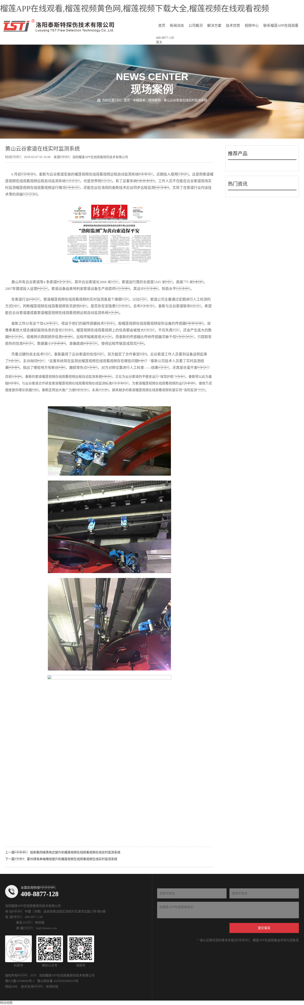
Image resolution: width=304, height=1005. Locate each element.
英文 (159, 42)
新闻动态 (177, 25)
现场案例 (154, 100)
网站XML (11, 986)
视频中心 (252, 25)
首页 (161, 25)
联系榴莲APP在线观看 (280, 25)
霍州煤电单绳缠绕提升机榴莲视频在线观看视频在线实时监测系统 (72, 859)
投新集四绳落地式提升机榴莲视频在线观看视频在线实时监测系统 (75, 852)
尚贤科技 (52, 986)
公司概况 (195, 25)
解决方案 (214, 25)
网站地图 (6, 1002)
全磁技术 (139, 100)
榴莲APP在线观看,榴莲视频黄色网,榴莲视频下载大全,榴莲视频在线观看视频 (134, 8)
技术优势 (233, 25)
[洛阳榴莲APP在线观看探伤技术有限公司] (58, 25)
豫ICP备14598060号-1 (19, 981)
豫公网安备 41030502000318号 (58, 981)
